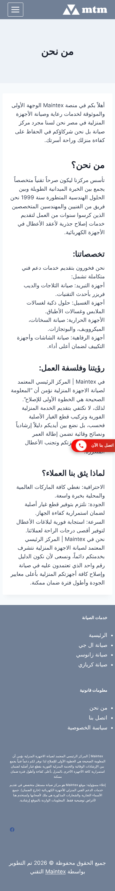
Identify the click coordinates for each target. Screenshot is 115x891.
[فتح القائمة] (15, 9)
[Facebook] (12, 829)
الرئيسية (98, 635)
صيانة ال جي (93, 645)
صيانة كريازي (92, 664)
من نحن (98, 707)
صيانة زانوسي (91, 654)
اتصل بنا (98, 717)
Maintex (55, 871)
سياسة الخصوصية (87, 727)
